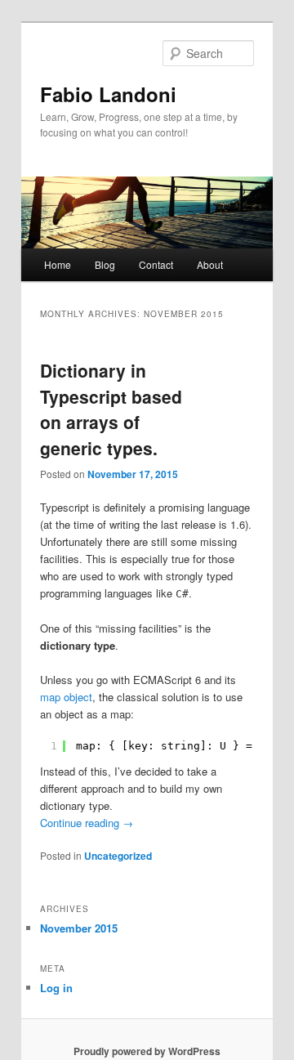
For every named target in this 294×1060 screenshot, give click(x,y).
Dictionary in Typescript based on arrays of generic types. (111, 409)
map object (66, 696)
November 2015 (79, 928)
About (210, 264)
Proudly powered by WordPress (147, 1051)
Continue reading (86, 822)
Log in (56, 987)
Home (57, 264)
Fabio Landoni (108, 94)
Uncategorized (118, 855)
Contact (156, 264)
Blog (105, 264)
